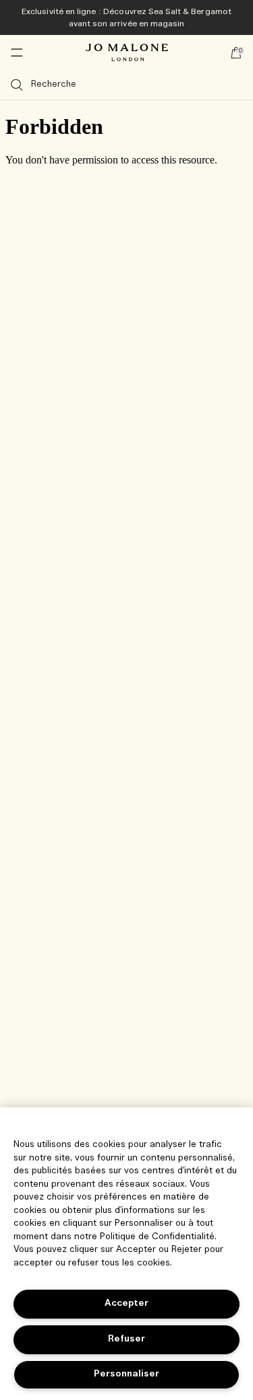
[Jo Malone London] (127, 52)
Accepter (126, 1303)
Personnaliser (126, 1374)
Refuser (126, 1339)
